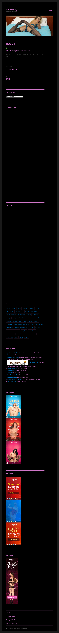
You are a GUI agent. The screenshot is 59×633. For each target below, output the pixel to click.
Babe (31, 54)
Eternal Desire (36, 54)
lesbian (15, 321)
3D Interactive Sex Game (14, 353)
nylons (17, 327)
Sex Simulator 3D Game (14, 379)
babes (19, 308)
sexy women (10, 334)
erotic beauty (19, 311)
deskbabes (10, 311)
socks (34, 334)
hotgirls (21, 318)
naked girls (26, 324)
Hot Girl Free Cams (11, 623)
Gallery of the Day (11, 620)
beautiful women (28, 308)
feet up (27, 311)
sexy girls (16, 331)
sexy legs (24, 331)
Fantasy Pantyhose (13, 357)
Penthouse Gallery (13, 375)
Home (8, 612)
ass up (8, 308)
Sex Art (31, 327)
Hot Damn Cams (33, 362)
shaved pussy (26, 334)
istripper (28, 318)
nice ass (34, 324)
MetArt (36, 321)
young (26, 337)
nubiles (40, 324)
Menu (50, 10)
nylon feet (10, 327)
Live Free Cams (12, 368)
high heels (21, 314)
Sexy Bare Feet (11, 381)
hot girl (9, 318)
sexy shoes (32, 331)
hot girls (15, 318)
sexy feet (9, 331)
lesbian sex (22, 321)
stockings (10, 337)
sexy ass (37, 327)
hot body (35, 314)
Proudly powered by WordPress (19, 628)
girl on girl (34, 311)
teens (21, 337)
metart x (9, 324)
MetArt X (10, 373)
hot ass (29, 314)
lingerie (30, 321)
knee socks (36, 318)
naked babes (18, 324)
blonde (37, 308)
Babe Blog (11, 9)
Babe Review (11, 355)
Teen (15, 337)
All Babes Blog (26, 54)
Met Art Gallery (12, 370)
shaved (18, 334)
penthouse (23, 327)
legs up (9, 321)
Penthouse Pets (12, 377)
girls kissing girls (12, 314)
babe (13, 308)
